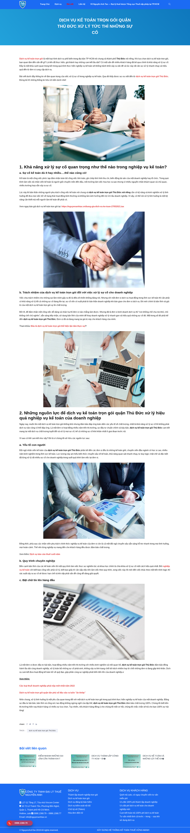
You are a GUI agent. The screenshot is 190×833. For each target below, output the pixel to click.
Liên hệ (82, 4)
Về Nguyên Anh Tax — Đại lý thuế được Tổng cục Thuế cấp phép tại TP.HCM (124, 4)
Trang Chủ (45, 4)
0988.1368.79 (40, 813)
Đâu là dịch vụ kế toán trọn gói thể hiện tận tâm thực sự (58, 326)
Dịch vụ (58, 4)
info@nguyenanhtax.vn (36, 817)
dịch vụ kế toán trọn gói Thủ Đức (42, 731)
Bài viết (70, 4)
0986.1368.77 (55, 813)
